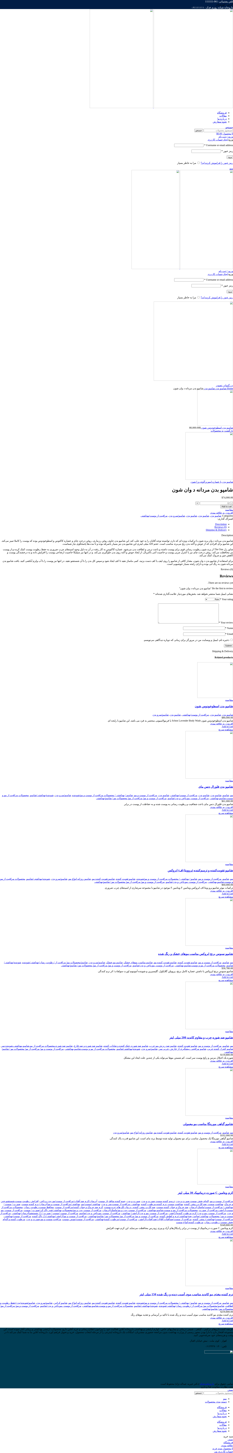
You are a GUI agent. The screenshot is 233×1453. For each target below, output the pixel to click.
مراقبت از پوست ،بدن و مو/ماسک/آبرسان (124, 1210)
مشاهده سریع (226, 729)
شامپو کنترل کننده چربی (220, 1049)
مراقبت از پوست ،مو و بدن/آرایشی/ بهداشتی (145, 1213)
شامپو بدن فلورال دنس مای (215, 786)
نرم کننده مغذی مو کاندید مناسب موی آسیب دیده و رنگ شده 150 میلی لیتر (186, 1294)
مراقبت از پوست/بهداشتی (154, 515)
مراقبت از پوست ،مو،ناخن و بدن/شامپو (188, 798)
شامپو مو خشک (114, 962)
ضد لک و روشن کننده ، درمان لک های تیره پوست (129, 1207)
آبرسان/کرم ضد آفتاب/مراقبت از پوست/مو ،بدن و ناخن (68, 1201)
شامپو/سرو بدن (177, 515)
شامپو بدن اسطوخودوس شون (217, 427)
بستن (230, 1390)
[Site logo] (193, 107)
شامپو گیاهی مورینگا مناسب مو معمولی (208, 1124)
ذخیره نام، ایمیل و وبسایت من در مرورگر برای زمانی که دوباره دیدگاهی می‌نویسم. (186, 640)
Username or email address (218, 145)
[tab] (113, 524)
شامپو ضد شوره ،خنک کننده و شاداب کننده (126, 1046)
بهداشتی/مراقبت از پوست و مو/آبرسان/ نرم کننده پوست (51, 1204)
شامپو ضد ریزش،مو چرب (163, 1046)
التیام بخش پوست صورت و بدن (192, 1201)
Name (229, 628)
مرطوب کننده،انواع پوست (189, 1222)
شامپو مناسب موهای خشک (138, 962)
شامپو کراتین (60, 1303)
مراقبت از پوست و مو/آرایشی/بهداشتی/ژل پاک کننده (59, 1216)
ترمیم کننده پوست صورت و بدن (158, 1201)
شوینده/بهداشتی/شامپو (42, 795)
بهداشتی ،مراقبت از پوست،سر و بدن (121, 1204)
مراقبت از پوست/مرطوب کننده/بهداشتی (116, 1219)
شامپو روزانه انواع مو (80, 879)
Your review (226, 622)
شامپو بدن (220, 388)
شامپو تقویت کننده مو (103, 879)
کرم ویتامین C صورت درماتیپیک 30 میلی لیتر (205, 1192)
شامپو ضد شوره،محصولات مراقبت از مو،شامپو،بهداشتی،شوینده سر (37, 1046)
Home (229, 388)
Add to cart (227, 506)
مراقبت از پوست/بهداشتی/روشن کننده (213, 1219)
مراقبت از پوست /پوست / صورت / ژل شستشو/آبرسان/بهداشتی (45, 1213)
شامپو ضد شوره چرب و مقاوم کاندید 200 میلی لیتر (201, 1037)
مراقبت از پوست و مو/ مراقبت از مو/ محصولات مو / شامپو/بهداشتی (131, 798)
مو (231, 795)
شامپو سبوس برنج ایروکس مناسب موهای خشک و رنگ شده (195, 954)
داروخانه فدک (206, 1383)
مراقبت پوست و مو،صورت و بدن (43, 1219)
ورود (230, 157)
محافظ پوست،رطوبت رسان (39, 1207)
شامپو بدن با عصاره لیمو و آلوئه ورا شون (212, 482)
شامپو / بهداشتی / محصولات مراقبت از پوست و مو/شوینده (102, 795)
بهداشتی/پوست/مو (90, 1204)
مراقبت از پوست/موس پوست (78, 1219)
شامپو (226, 795)
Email (229, 634)
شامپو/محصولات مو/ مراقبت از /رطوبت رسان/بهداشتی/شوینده (55, 962)
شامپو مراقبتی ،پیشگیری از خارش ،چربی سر (182, 1049)
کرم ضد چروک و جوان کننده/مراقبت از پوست (79, 1207)
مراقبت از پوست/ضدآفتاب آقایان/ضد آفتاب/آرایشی (165, 1219)
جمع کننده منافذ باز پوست (112, 1201)
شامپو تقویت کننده (125, 879)
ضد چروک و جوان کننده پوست (172, 1207)
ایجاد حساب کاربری (218, 139)
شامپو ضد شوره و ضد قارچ (88, 1046)
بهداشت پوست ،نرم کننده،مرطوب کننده (162, 1204)
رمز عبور (227, 151)
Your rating (226, 599)
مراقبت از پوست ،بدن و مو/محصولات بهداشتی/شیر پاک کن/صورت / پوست (62, 1210)
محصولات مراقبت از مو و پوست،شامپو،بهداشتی (200, 965)
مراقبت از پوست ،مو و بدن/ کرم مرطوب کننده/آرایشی (197, 1213)
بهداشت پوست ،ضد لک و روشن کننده (203, 1204)
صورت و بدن (133, 1201)
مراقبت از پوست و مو (145, 795)
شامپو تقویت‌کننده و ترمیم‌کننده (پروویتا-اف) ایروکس (200, 870)
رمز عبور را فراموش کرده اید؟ (217, 163)
